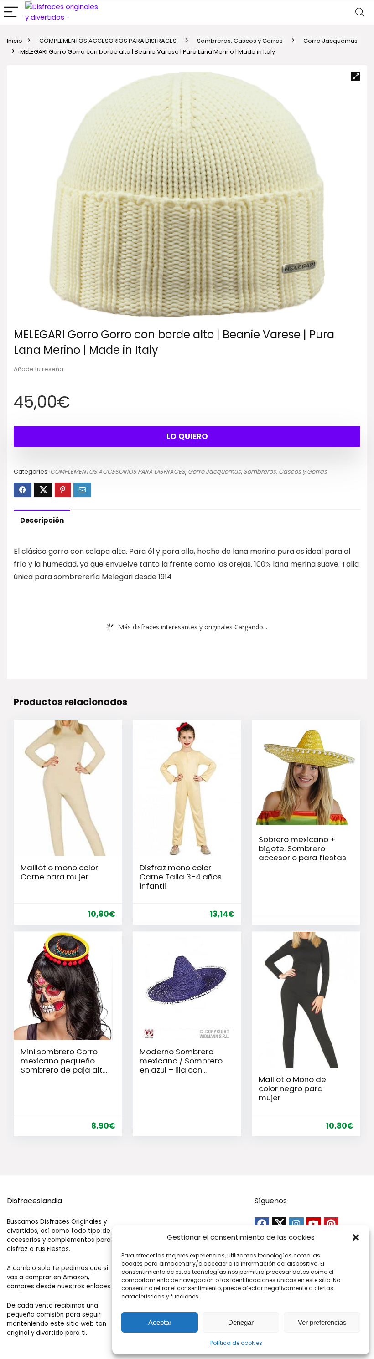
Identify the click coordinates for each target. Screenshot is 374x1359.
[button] (355, 1237)
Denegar (241, 1322)
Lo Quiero (187, 436)
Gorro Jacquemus (330, 40)
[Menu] (11, 12)
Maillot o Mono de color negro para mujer (292, 1088)
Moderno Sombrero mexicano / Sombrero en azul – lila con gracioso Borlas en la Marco (181, 1069)
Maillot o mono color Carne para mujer (59, 872)
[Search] (360, 12)
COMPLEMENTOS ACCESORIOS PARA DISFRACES (108, 40)
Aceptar (159, 1322)
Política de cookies (236, 1343)
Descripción (42, 520)
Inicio (14, 40)
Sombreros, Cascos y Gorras (240, 40)
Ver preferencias (322, 1322)
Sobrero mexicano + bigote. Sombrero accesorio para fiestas (302, 848)
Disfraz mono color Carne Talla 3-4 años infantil (181, 876)
